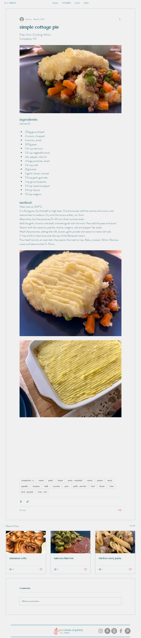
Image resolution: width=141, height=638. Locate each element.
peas (66, 486)
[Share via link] (27, 501)
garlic (50, 480)
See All (132, 525)
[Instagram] (101, 631)
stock (109, 480)
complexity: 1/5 (27, 480)
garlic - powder (79, 486)
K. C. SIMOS (64, 633)
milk (46, 486)
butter (60, 480)
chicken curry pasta (110, 558)
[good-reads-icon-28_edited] (114, 631)
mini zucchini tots (64, 558)
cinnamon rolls (17, 558)
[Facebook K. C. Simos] (121, 631)
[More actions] (119, 19)
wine (111, 486)
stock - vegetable (75, 480)
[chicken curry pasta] (115, 542)
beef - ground (27, 492)
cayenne (56, 486)
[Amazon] (107, 631)
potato (100, 480)
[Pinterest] (128, 631)
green (61, 630)
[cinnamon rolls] (26, 542)
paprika (24, 486)
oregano (36, 486)
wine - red (42, 492)
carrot (89, 480)
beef (93, 486)
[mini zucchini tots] (70, 542)
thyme (102, 486)
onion (41, 480)
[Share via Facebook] (21, 501)
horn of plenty (74, 630)
